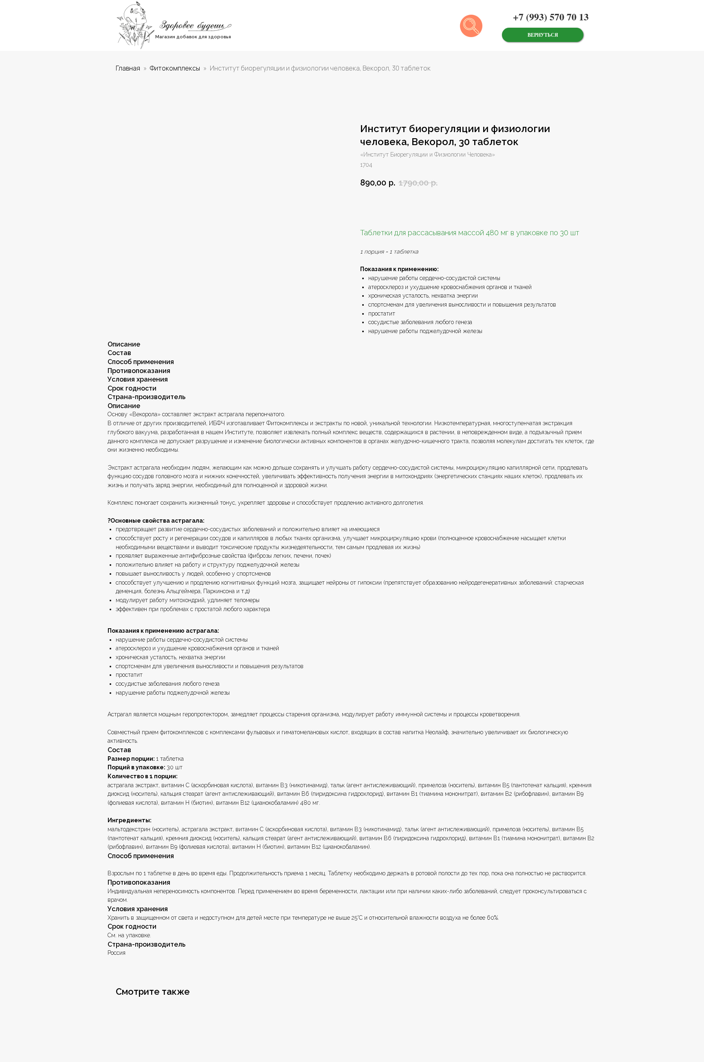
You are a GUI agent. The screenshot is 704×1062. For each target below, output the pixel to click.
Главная (128, 68)
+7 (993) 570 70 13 (551, 16)
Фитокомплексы (175, 68)
